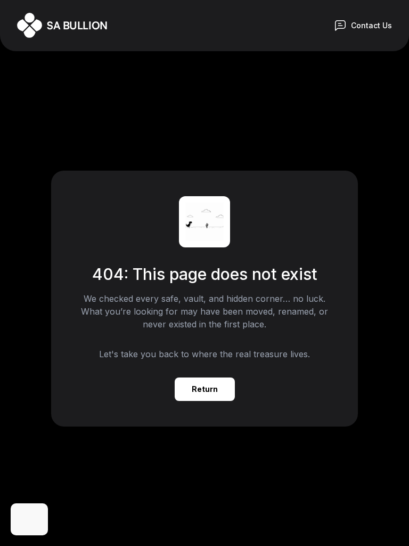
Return (205, 389)
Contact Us (371, 25)
